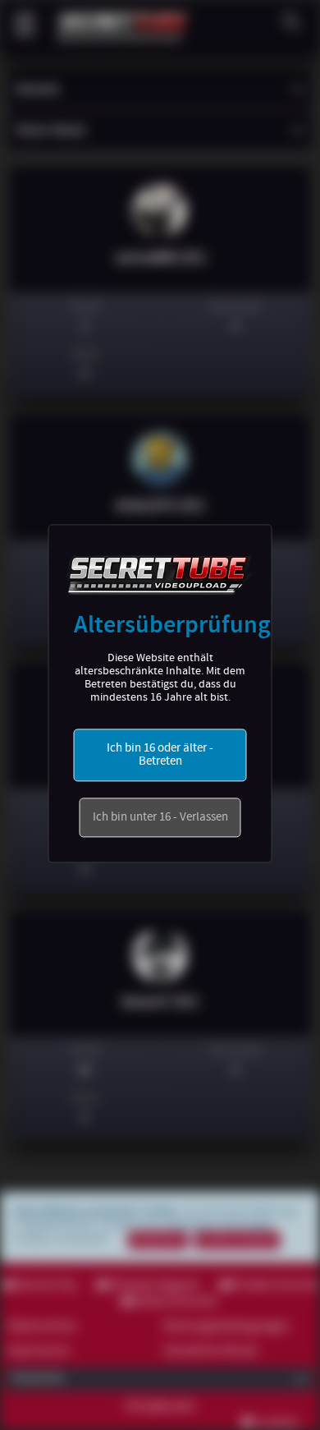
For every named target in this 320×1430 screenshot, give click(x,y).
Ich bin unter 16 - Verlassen (160, 818)
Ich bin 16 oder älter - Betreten (160, 755)
